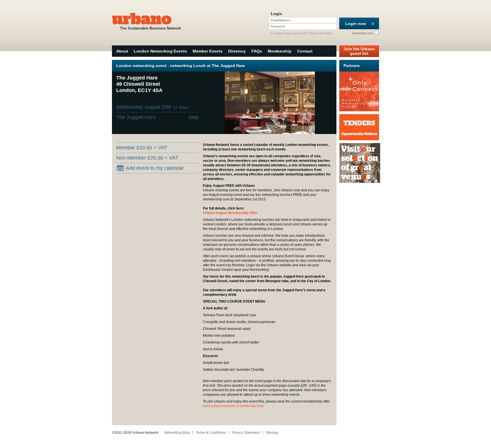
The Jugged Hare (136, 117)
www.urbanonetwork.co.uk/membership (233, 406)
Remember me (362, 33)
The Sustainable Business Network (150, 28)
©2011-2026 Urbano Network (135, 433)
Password (278, 26)
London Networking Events (160, 51)
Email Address (280, 20)
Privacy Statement (246, 433)
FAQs (256, 51)
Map (194, 117)
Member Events (207, 51)
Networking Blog (177, 433)
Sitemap (272, 433)
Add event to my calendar (155, 168)
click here (325, 33)
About (122, 51)
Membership (280, 51)
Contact (305, 51)
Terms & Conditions (211, 433)
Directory (237, 51)
